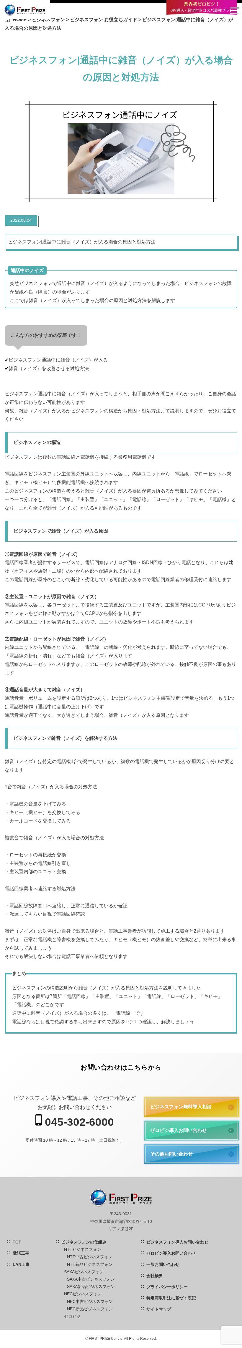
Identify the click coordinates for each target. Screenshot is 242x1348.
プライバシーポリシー (167, 1286)
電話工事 (21, 1253)
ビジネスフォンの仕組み (84, 1242)
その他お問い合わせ (171, 1153)
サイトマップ (158, 1309)
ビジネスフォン (48, 19)
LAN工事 (21, 1264)
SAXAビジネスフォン (84, 1271)
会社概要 (154, 1275)
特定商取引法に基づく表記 (171, 1298)
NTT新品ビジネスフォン (89, 1264)
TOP (17, 1242)
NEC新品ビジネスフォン (90, 1308)
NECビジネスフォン (83, 1293)
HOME (20, 19)
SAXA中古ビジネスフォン (91, 1279)
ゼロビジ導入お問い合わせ (178, 1130)
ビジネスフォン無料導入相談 (181, 1106)
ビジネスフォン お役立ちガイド (103, 19)
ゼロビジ (72, 1316)
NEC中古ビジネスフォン (90, 1301)
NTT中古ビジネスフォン (89, 1256)
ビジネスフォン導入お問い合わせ (177, 1242)
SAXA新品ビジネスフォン (91, 1286)
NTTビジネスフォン (82, 1249)
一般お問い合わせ (162, 1264)
